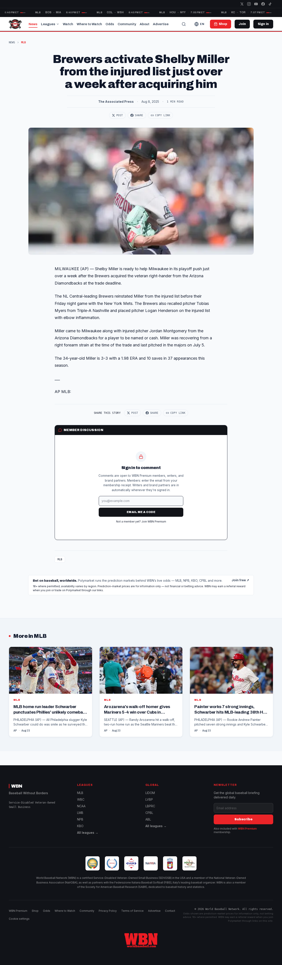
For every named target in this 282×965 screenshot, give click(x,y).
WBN (16, 786)
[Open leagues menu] (57, 24)
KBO (80, 826)
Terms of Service (132, 910)
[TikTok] (270, 4)
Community (127, 24)
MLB (60, 559)
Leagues (48, 24)
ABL (148, 819)
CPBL (149, 813)
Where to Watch (89, 24)
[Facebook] (263, 4)
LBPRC (150, 806)
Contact (170, 910)
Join (242, 24)
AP (15, 730)
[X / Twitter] (242, 4)
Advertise (161, 24)
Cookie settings (19, 918)
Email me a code (141, 512)
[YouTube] (256, 4)
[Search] (184, 24)
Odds (110, 24)
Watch (68, 24)
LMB (80, 813)
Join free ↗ (240, 580)
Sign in (263, 24)
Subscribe (243, 819)
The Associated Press (116, 101)
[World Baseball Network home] (141, 940)
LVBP (149, 799)
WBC (80, 799)
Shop (35, 910)
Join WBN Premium (153, 521)
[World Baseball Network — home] (15, 24)
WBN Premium (247, 828)
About (144, 24)
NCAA (81, 806)
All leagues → (87, 832)
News (33, 24)
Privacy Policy (108, 910)
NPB (80, 819)
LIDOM (150, 793)
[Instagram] (249, 4)
